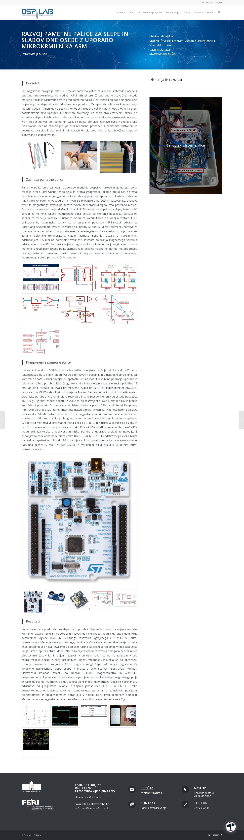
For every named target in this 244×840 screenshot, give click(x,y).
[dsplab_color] (37, 12)
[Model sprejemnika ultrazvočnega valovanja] (41, 309)
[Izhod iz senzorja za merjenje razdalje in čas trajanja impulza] (64, 716)
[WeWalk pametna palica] (118, 156)
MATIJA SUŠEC (167, 54)
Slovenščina (207, 2)
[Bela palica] (41, 156)
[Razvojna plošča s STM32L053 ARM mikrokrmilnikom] (79, 521)
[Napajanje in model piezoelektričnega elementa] (79, 278)
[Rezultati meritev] (93, 716)
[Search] (219, 12)
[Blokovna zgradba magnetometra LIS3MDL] (125, 602)
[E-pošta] (132, 789)
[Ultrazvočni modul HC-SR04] (56, 602)
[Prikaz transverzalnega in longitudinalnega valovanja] (41, 278)
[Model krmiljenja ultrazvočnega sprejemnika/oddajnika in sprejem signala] (79, 309)
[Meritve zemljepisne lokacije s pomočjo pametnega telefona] (36, 739)
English (219, 2)
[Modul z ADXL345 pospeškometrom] (79, 602)
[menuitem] (207, 2)
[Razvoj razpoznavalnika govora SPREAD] (241, 420)
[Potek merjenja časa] (36, 716)
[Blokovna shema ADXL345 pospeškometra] (102, 602)
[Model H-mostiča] (118, 278)
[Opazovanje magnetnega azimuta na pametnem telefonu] (122, 716)
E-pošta (147, 788)
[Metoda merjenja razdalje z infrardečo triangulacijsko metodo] (118, 309)
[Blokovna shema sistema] (41, 341)
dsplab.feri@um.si (152, 793)
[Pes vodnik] (79, 156)
